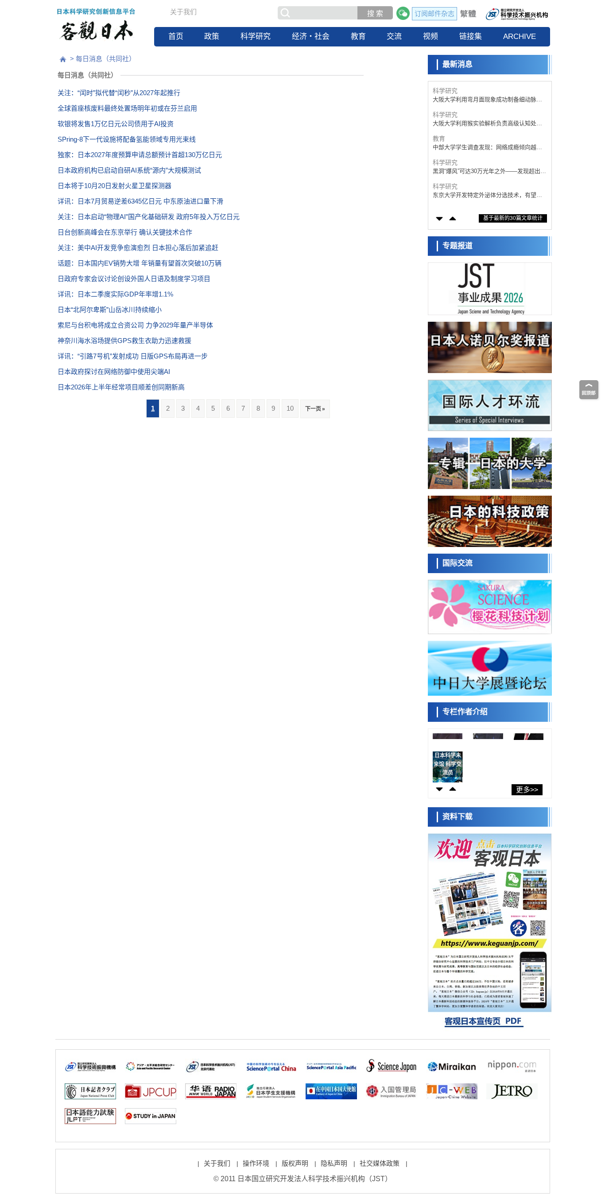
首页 (175, 36)
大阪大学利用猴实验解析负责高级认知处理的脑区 (487, 123)
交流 (394, 36)
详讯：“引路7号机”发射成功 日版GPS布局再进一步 (133, 356)
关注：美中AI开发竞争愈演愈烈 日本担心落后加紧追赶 (138, 247)
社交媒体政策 (379, 1163)
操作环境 (256, 1163)
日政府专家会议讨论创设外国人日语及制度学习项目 (134, 278)
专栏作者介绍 (465, 712)
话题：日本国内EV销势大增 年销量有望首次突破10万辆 (139, 263)
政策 (211, 36)
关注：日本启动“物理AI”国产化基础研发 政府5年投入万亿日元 (149, 216)
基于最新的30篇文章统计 (513, 218)
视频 (430, 36)
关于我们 (183, 11)
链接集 (470, 36)
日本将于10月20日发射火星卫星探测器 (114, 185)
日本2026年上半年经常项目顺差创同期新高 (121, 387)
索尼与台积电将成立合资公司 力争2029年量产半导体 (135, 325)
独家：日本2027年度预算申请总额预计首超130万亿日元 (140, 154)
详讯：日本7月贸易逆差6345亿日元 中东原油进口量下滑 (140, 201)
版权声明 (295, 1163)
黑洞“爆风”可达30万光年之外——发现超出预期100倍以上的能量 (489, 171)
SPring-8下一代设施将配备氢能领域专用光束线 (127, 139)
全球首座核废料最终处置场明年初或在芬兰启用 (127, 108)
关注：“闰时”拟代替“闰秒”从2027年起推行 (119, 92)
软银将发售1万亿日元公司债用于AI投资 (116, 123)
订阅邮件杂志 (434, 13)
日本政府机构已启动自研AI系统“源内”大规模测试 (129, 170)
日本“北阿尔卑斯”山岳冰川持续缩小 (110, 309)
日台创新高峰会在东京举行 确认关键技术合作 (125, 232)
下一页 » (315, 409)
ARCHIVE (519, 36)
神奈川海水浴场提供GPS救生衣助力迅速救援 (124, 340)
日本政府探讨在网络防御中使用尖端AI (114, 371)
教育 (358, 36)
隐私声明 (334, 1163)
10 (290, 408)
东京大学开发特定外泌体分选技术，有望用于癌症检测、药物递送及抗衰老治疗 (487, 195)
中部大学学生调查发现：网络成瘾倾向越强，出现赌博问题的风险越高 (484, 147)
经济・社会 (311, 36)
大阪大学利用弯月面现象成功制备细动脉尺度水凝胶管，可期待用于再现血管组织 (487, 100)
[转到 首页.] (63, 59)
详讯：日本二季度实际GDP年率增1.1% (115, 294)
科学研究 (255, 36)
